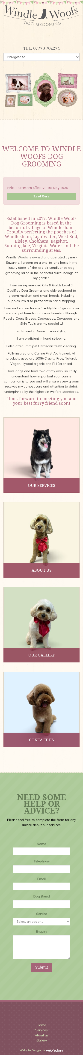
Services (41, 1030)
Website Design (30, 1050)
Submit (41, 967)
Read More (42, 196)
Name (41, 844)
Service (41, 914)
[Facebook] (33, 35)
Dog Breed (41, 896)
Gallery (41, 1040)
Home (41, 1025)
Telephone (42, 861)
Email (41, 879)
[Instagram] (41, 35)
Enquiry (41, 931)
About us (41, 1035)
